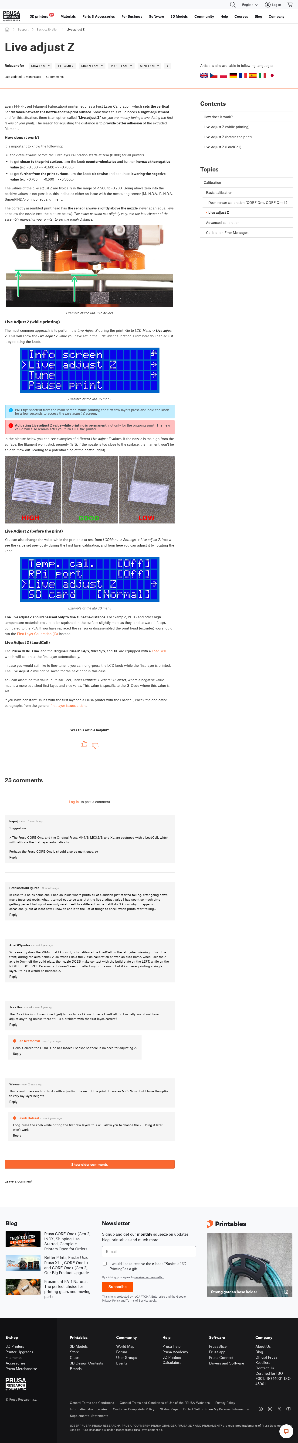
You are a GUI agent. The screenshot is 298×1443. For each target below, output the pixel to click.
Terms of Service (137, 1300)
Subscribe (117, 1287)
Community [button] (204, 16)
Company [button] (276, 16)
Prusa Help (171, 1346)
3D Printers (15, 1346)
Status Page (169, 1409)
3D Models (79, 1346)
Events (121, 1363)
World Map (125, 1346)
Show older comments (89, 1164)
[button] (204, 75)
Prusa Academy (175, 1352)
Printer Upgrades (19, 1352)
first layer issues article (68, 705)
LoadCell (159, 651)
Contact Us (264, 1368)
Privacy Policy (111, 1300)
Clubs (75, 1357)
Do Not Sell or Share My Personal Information (216, 1409)
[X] (279, 1409)
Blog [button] (258, 16)
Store (74, 1352)
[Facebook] (260, 1409)
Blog (259, 1352)
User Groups (126, 1357)
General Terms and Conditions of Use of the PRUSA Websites (165, 1403)
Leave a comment (18, 1181)
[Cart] (290, 5)
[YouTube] (288, 1409)
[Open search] (232, 5)
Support (23, 29)
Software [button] (156, 16)
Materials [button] (68, 16)
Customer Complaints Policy (133, 1409)
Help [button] (224, 16)
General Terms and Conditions (92, 1403)
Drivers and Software (226, 1363)
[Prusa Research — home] (11, 16)
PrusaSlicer (218, 1346)
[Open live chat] (286, 1431)
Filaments (14, 1357)
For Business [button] (132, 16)
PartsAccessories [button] (98, 16)
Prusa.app (217, 1352)
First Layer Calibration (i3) (37, 634)
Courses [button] (241, 16)
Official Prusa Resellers (266, 1360)
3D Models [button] (179, 16)
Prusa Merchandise (21, 1368)
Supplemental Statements (89, 1416)
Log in (74, 802)
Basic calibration (47, 29)
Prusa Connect (221, 1357)
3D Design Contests (86, 1363)
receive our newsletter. (149, 1277)
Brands (76, 1368)
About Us (263, 1346)
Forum (121, 1352)
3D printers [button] (41, 15)
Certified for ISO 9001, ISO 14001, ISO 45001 (273, 1378)
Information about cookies (88, 1409)
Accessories (16, 1363)
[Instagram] (270, 1409)
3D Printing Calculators (172, 1360)
